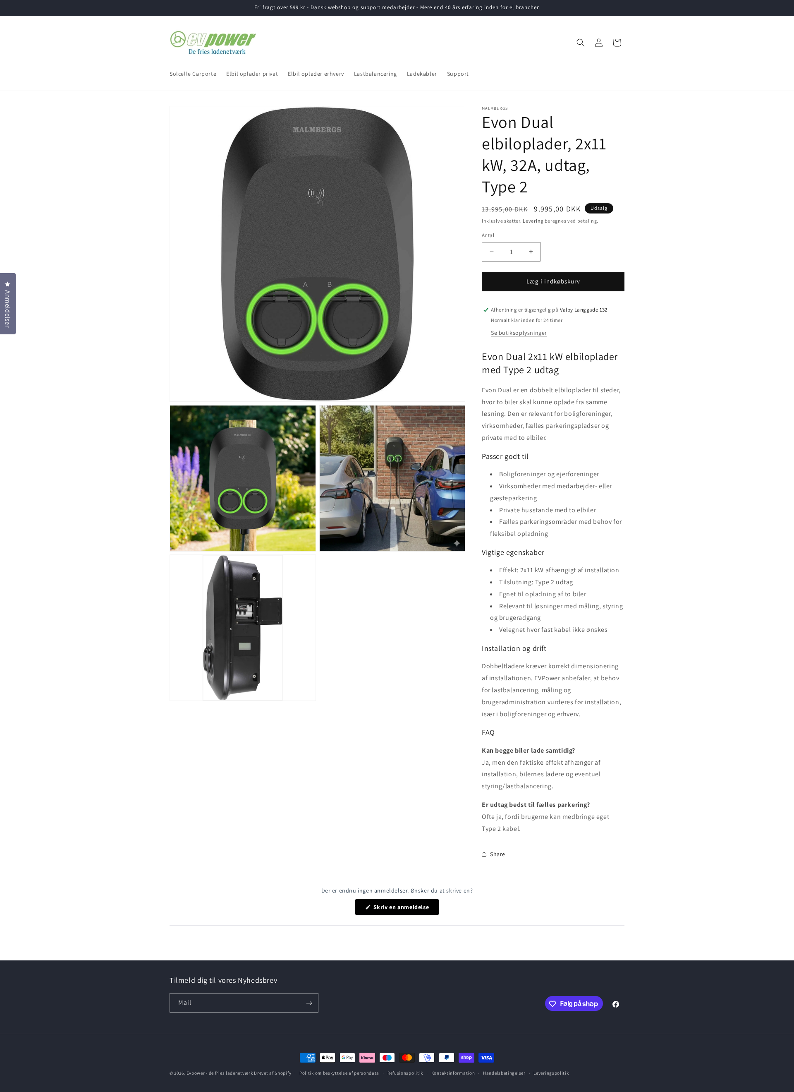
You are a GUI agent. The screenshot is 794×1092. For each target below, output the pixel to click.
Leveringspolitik (551, 1072)
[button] (581, 43)
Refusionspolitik (405, 1072)
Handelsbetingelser (504, 1072)
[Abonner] (309, 1003)
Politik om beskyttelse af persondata (339, 1072)
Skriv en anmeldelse (405, 909)
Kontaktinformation (453, 1072)
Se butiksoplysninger (519, 332)
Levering (533, 221)
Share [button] (497, 854)
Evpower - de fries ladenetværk (220, 1073)
